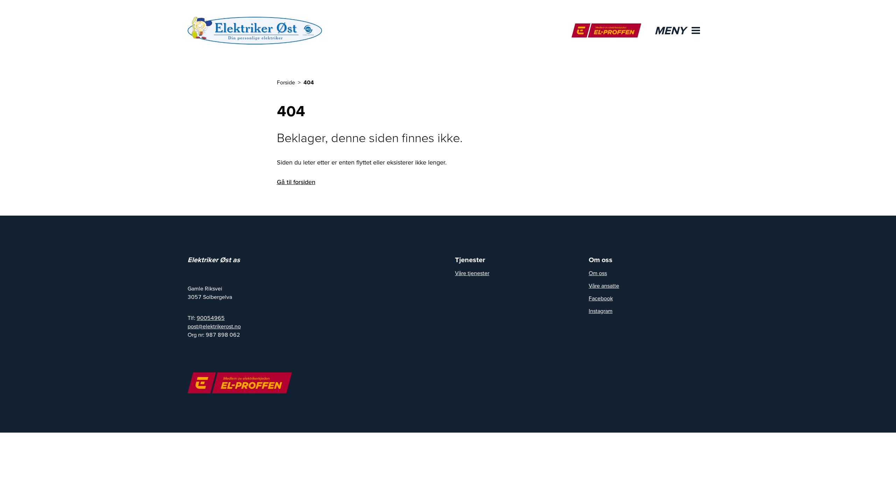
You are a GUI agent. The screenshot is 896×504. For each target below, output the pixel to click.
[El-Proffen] (606, 30)
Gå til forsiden (296, 182)
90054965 (211, 318)
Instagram (600, 311)
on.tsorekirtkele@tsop (214, 326)
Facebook (601, 298)
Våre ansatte (604, 285)
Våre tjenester (472, 273)
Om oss (598, 273)
